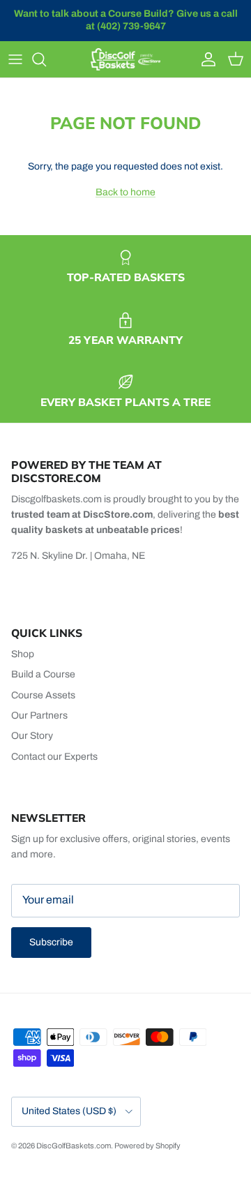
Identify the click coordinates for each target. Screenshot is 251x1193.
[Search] (46, 59)
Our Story (32, 735)
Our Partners (39, 715)
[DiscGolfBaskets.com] (125, 59)
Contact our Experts (54, 756)
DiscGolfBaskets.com (73, 1145)
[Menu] (15, 59)
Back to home (125, 192)
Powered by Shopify (147, 1145)
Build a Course (43, 674)
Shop (22, 654)
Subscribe (51, 942)
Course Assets (43, 695)
